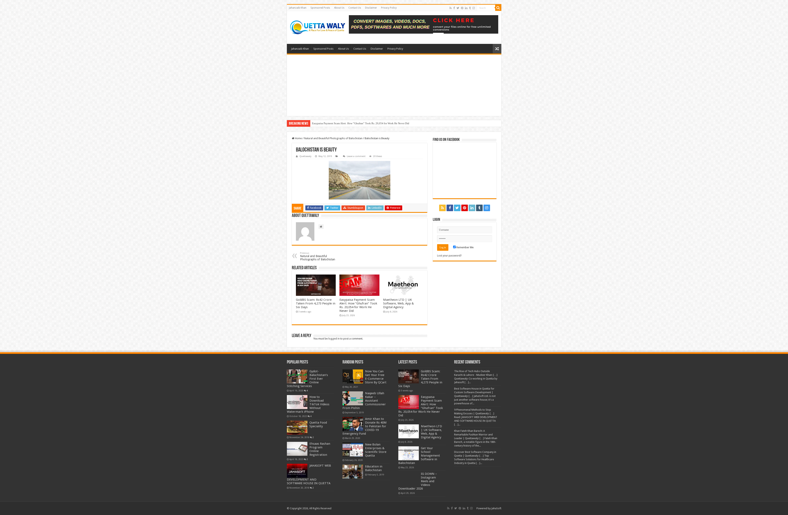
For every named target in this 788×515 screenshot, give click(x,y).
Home (298, 138)
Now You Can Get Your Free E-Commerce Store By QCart (375, 376)
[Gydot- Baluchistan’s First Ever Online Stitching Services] (297, 376)
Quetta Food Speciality (318, 424)
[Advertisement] (394, 85)
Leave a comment (356, 156)
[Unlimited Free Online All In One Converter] (423, 24)
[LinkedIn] (466, 8)
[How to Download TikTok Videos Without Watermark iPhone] (297, 402)
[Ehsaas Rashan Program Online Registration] (297, 449)
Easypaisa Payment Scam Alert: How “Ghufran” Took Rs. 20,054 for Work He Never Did (360, 123)
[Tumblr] (470, 8)
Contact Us (354, 7)
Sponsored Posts (320, 7)
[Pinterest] (462, 8)
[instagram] (473, 8)
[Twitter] (458, 8)
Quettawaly (305, 156)
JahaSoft (496, 508)
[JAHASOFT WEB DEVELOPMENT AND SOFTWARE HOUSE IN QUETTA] (297, 471)
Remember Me (465, 247)
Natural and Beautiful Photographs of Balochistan (333, 138)
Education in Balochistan (373, 468)
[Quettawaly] (318, 27)
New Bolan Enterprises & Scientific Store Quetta (375, 450)
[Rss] (450, 8)
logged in (334, 338)
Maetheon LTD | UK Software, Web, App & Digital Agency (398, 303)
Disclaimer (371, 7)
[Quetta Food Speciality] (297, 428)
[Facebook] (454, 8)
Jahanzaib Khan (297, 7)
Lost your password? (449, 255)
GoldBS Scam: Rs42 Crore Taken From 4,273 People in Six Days (315, 303)
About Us (339, 7)
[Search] (498, 8)
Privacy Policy (389, 7)
